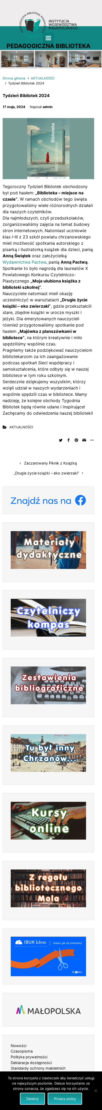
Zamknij (32, 1099)
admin (48, 107)
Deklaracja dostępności (31, 1062)
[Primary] (48, 38)
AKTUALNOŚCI (42, 78)
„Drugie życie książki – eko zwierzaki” (46, 473)
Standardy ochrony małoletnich (38, 1068)
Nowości (18, 1045)
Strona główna (14, 78)
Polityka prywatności (29, 1057)
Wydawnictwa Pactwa (24, 262)
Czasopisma (22, 1051)
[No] (95, 1090)
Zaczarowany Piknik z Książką (50, 463)
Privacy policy (65, 1099)
